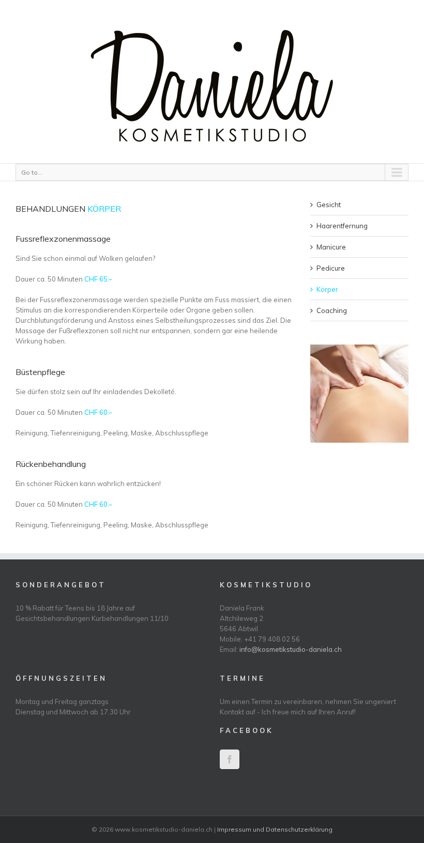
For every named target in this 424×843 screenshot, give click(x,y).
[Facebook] (229, 759)
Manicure (331, 247)
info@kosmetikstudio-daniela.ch (290, 649)
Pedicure (330, 268)
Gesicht (328, 204)
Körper (327, 289)
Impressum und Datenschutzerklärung (274, 829)
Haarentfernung (342, 226)
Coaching (331, 310)
